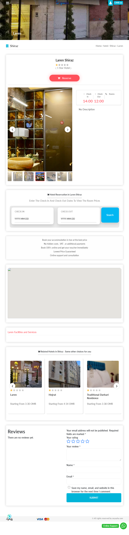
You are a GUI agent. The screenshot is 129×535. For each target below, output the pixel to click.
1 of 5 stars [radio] (69, 441)
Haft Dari (98, 394)
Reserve (66, 78)
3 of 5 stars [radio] (78, 441)
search (110, 215)
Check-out (67, 211)
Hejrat (20, 394)
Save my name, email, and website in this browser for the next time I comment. (93, 489)
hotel (105, 45)
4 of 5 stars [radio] (83, 441)
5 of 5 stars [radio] (87, 441)
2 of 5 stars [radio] (73, 441)
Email (70, 476)
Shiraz (113, 45)
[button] (12, 129)
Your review (73, 446)
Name (71, 465)
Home (99, 45)
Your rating (72, 437)
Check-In (19, 211)
